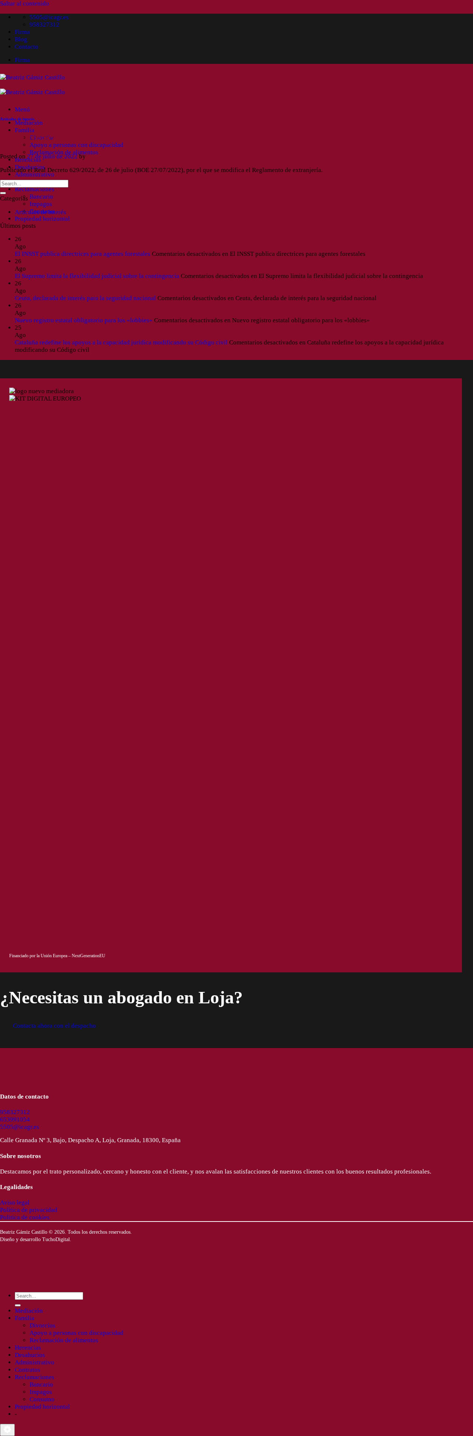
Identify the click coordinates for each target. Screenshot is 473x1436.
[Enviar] (3, 193)
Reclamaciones (34, 189)
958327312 (15, 1112)
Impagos (41, 203)
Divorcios (42, 1325)
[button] (22, 109)
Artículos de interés (17, 119)
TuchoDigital (56, 1239)
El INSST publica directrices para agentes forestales (82, 253)
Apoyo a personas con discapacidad (76, 144)
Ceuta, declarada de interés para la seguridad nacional (85, 298)
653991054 (15, 1119)
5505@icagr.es (19, 1126)
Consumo (42, 1399)
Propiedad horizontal (42, 218)
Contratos (27, 1369)
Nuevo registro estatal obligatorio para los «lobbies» (84, 320)
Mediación (29, 122)
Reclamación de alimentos (64, 152)
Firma (22, 31)
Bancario (41, 196)
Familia (24, 130)
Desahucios (30, 1354)
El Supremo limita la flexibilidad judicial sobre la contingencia (97, 275)
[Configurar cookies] (7, 1430)
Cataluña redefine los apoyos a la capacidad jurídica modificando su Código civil (121, 342)
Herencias (28, 1347)
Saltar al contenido (24, 3)
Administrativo (34, 174)
